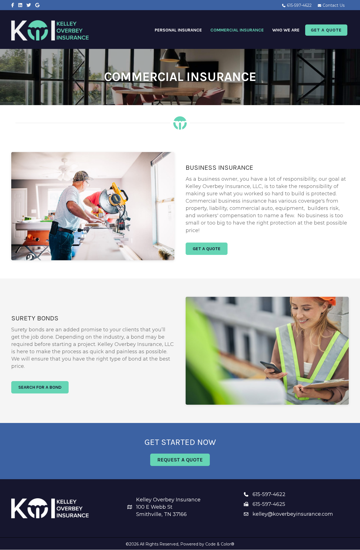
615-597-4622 (299, 5)
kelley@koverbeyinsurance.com (293, 514)
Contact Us (333, 5)
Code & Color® (219, 544)
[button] (207, 249)
